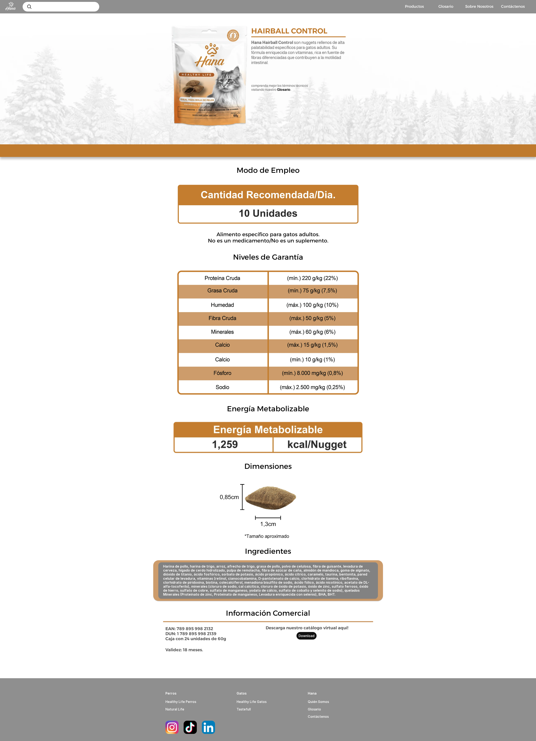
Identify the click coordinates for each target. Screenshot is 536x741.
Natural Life (174, 709)
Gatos (242, 693)
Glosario (445, 6)
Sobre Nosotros (479, 6)
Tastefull (244, 709)
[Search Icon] (29, 7)
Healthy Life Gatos (252, 702)
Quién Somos (318, 702)
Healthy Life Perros (180, 702)
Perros (171, 693)
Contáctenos (318, 716)
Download (306, 636)
